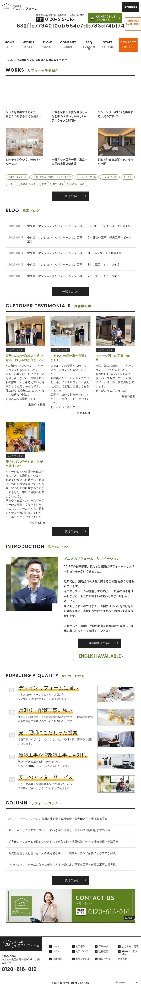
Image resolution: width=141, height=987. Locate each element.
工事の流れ (105, 946)
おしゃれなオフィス (86, 177)
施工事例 (80, 946)
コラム (56, 951)
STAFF (107, 44)
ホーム (56, 946)
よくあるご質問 (130, 946)
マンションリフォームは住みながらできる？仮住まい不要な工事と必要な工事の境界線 (62, 865)
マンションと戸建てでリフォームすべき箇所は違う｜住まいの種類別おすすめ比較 (59, 830)
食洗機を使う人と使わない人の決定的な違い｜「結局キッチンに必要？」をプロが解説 (62, 853)
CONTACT (128, 44)
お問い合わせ (83, 959)
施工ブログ (82, 951)
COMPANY (68, 44)
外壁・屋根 (58, 183)
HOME (9, 44)
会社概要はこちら (100, 643)
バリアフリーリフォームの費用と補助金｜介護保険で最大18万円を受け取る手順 (57, 819)
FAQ (89, 45)
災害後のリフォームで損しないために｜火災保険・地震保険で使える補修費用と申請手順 (63, 842)
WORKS (28, 44)
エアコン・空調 (77, 183)
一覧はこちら (70, 196)
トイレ (11, 183)
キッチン (128, 177)
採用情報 (57, 959)
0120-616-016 (19, 969)
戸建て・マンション (17, 177)
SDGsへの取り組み (130, 952)
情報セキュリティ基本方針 (113, 959)
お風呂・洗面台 (28, 183)
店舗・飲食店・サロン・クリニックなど (52, 177)
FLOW (47, 44)
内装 (44, 183)
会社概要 (103, 951)
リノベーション (110, 177)
